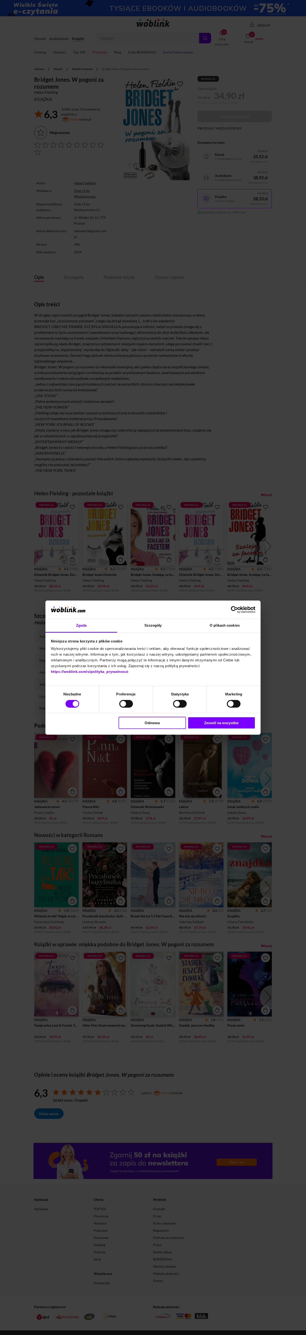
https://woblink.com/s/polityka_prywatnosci (89, 672)
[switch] (126, 704)
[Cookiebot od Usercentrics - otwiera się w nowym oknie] (234, 609)
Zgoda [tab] (81, 625)
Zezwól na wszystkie (221, 723)
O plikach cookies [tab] (225, 625)
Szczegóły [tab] (153, 625)
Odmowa (152, 723)
